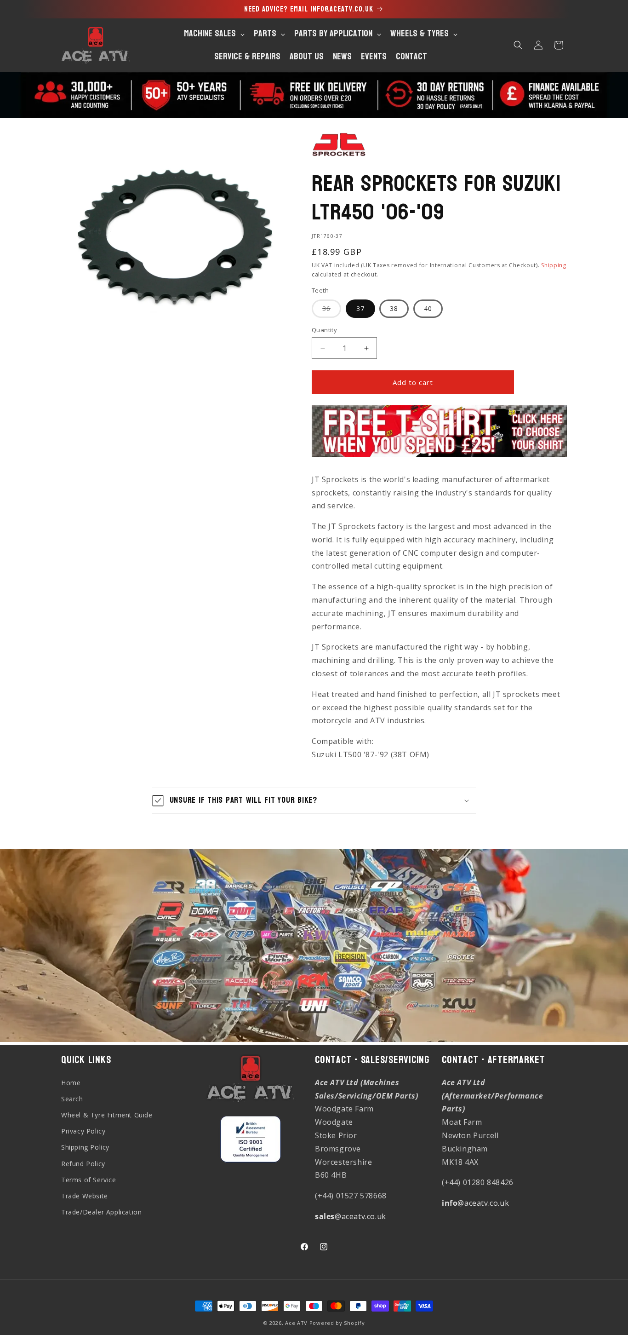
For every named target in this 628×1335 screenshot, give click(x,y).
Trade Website (84, 1195)
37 (360, 308)
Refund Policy (83, 1163)
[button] (518, 45)
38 (394, 308)
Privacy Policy (83, 1131)
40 (428, 308)
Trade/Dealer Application (101, 1212)
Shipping (553, 265)
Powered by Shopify (337, 1322)
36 (331, 311)
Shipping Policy (85, 1147)
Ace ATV (296, 1322)
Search (72, 1098)
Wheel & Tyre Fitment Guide (107, 1115)
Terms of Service (88, 1179)
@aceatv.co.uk (350, 1216)
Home (70, 1082)
